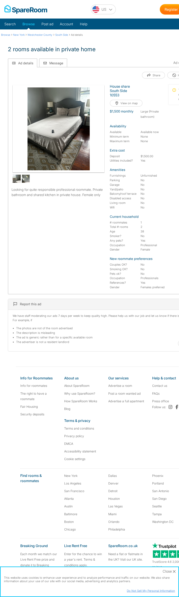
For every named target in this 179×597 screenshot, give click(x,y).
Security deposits (32, 414)
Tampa (157, 514)
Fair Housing (29, 406)
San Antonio (160, 491)
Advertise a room (120, 385)
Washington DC (163, 522)
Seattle (157, 506)
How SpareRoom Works (80, 401)
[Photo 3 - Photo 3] (26, 179)
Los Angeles (72, 483)
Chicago (70, 529)
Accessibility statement (80, 451)
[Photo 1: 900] (58, 128)
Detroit (112, 491)
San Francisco (74, 491)
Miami (112, 514)
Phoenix (157, 476)
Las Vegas (115, 506)
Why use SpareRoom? (79, 393)
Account (66, 24)
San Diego (159, 498)
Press (160, 401)
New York (70, 476)
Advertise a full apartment (126, 401)
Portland (158, 483)
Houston (114, 498)
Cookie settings (74, 459)
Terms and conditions (79, 428)
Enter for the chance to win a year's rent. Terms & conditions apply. (83, 559)
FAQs (156, 393)
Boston (69, 522)
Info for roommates (33, 385)
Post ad (47, 24)
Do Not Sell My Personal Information (151, 590)
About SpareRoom (77, 385)
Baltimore (70, 514)
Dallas (112, 476)
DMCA (68, 443)
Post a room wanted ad (124, 393)
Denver (113, 483)
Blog (67, 409)
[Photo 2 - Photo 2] (17, 179)
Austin (68, 506)
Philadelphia (116, 529)
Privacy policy (74, 436)
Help (83, 24)
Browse (28, 24)
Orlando (113, 522)
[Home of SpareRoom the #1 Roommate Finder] (25, 9)
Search (10, 24)
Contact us (159, 385)
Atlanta (69, 498)
